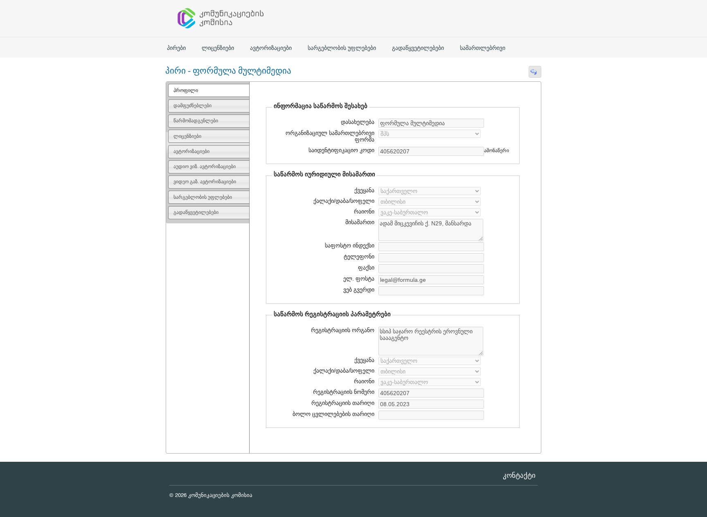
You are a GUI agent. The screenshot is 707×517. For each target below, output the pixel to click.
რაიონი (364, 211)
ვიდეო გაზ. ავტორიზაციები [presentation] (204, 181)
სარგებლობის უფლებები (342, 48)
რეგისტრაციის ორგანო (342, 330)
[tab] (209, 90)
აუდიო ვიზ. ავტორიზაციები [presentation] (204, 166)
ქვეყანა (364, 190)
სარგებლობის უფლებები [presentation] (202, 197)
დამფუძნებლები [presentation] (192, 105)
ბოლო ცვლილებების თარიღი (332, 414)
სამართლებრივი (482, 48)
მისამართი (359, 222)
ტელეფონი (359, 256)
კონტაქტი (519, 475)
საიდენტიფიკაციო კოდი (340, 150)
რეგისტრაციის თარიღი (340, 403)
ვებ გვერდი (357, 289)
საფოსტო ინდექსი (349, 245)
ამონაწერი (496, 150)
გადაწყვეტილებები (418, 48)
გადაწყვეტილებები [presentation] (195, 212)
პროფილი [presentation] (185, 90)
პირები (176, 48)
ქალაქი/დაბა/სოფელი (343, 201)
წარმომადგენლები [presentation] (195, 121)
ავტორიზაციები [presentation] (191, 151)
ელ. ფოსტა (357, 278)
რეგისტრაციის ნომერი (343, 392)
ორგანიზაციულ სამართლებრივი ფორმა (330, 136)
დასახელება (356, 122)
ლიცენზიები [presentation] (187, 136)
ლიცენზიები (218, 48)
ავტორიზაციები (271, 48)
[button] (535, 72)
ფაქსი (366, 267)
